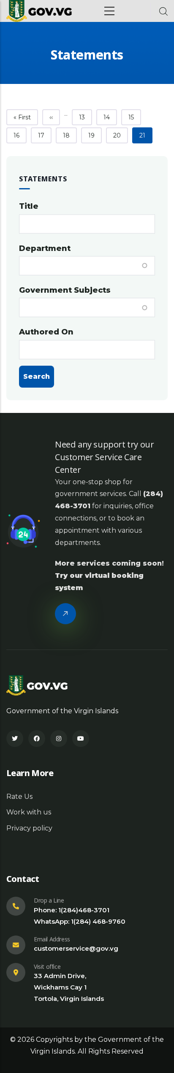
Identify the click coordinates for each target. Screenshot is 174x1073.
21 (145, 135)
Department (45, 248)
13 (85, 117)
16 (20, 135)
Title (28, 206)
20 (120, 135)
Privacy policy (29, 828)
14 (110, 117)
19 (95, 135)
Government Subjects (65, 290)
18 (70, 135)
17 (45, 135)
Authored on (46, 332)
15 (134, 117)
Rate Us (19, 797)
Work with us (28, 812)
